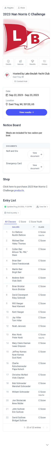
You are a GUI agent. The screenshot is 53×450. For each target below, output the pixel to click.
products (19, 190)
